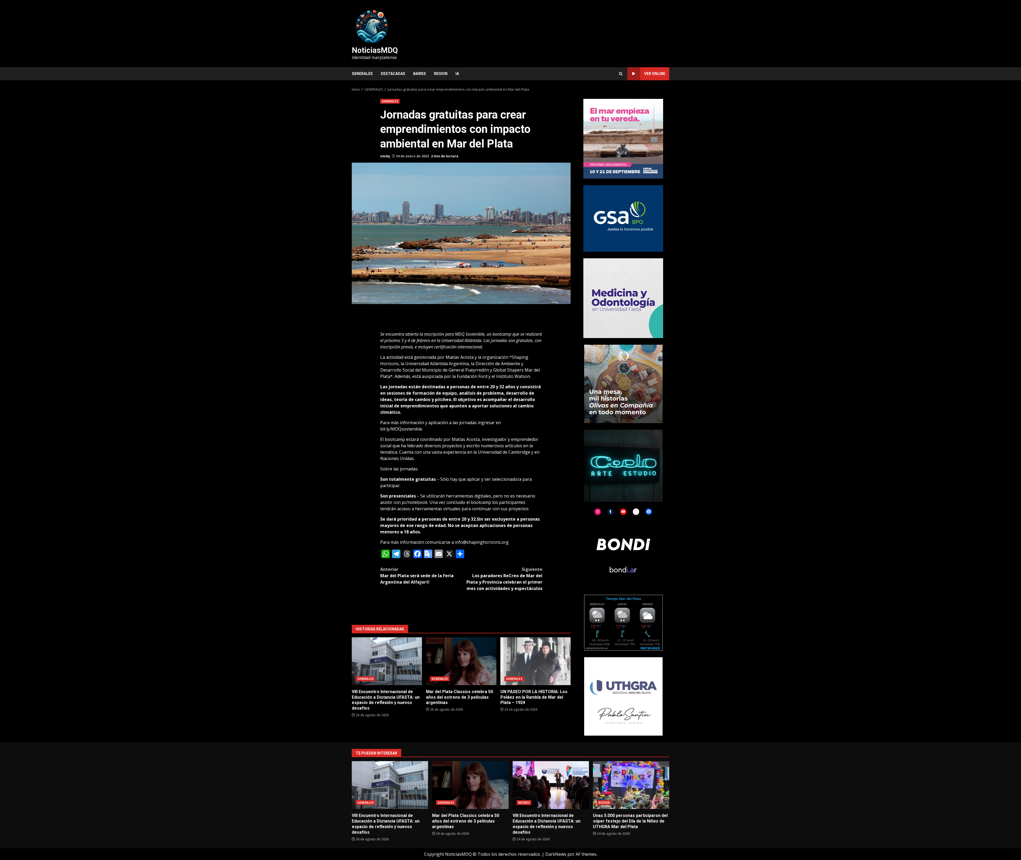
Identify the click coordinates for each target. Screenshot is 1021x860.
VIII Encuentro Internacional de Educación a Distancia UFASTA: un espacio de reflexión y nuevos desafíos (387, 661)
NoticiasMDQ (375, 50)
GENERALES (362, 73)
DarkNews (555, 854)
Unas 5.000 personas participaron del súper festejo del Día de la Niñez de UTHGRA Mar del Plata (631, 785)
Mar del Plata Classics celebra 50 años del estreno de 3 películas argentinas (461, 661)
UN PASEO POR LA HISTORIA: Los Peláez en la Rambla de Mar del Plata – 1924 (535, 661)
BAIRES (419, 73)
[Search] (620, 74)
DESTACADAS (393, 73)
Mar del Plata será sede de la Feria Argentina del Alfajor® (417, 575)
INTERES (524, 802)
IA (457, 73)
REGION (440, 73)
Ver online (654, 73)
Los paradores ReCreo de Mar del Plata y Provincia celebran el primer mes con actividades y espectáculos (504, 578)
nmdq (385, 156)
